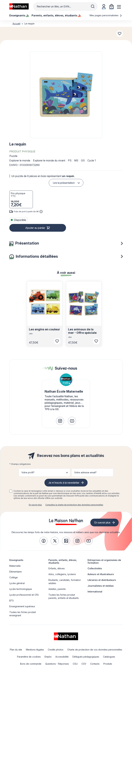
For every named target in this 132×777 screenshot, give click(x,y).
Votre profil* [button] (27, 472)
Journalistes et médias (101, 585)
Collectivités (95, 568)
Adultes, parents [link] (57, 589)
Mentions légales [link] (35, 649)
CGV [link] (83, 663)
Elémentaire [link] (15, 571)
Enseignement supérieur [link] (22, 606)
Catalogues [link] (109, 656)
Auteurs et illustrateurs (101, 574)
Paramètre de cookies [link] (29, 656)
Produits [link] (107, 663)
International (95, 591)
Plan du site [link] (16, 649)
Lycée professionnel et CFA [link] (24, 594)
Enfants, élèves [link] (56, 568)
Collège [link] (13, 577)
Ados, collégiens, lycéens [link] (62, 574)
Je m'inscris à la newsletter (63, 482)
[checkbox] (10, 491)
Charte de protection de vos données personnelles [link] (94, 649)
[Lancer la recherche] (92, 6)
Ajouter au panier (35, 227)
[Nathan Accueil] (19, 6)
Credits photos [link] (55, 649)
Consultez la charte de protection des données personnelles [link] (74, 505)
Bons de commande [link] (30, 663)
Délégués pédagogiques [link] (85, 656)
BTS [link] (11, 600)
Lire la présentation (64, 182)
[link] (60, 421)
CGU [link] (75, 663)
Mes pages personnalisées (104, 15)
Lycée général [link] (17, 583)
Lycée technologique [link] (20, 589)
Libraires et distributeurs (102, 580)
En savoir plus (35, 505)
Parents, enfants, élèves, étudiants (62, 561)
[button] (66, 95)
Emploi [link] (48, 656)
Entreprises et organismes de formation (104, 561)
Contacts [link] (94, 663)
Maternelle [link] (15, 565)
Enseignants (16, 560)
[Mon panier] (111, 6)
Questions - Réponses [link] (57, 663)
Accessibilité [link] (62, 656)
